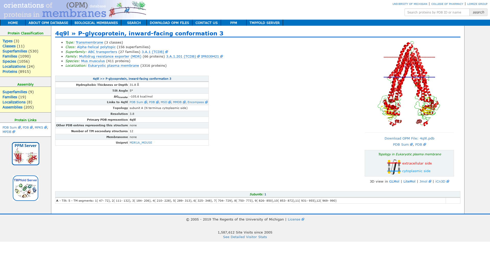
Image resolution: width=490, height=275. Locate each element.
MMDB (177, 102)
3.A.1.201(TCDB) (181, 56)
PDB (26, 127)
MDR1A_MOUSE (141, 142)
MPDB (7, 131)
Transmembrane (89, 42)
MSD (164, 102)
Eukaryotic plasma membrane (113, 65)
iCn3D (440, 181)
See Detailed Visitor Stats (245, 237)
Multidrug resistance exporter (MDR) (110, 56)
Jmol (423, 181)
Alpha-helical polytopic (96, 47)
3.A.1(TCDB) (153, 52)
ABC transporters (102, 52)
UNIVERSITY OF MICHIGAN (410, 3)
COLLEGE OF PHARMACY (447, 3)
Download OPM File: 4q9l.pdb (409, 138)
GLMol (394, 181)
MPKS (39, 127)
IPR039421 (210, 56)
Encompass (196, 102)
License (294, 219)
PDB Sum (10, 127)
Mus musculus (93, 61)
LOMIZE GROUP (477, 3)
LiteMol (409, 181)
